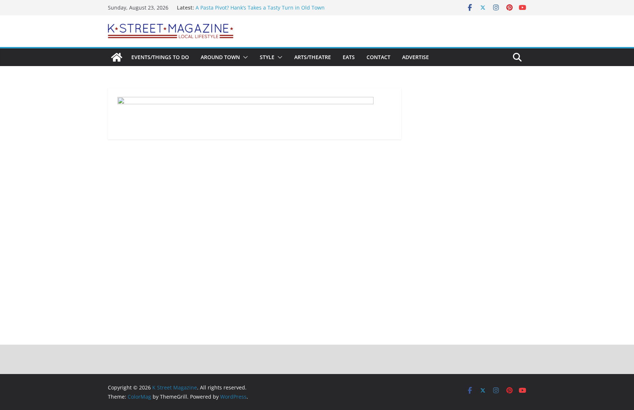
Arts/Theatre (312, 57)
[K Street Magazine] (116, 57)
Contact (378, 57)
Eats (349, 57)
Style (267, 57)
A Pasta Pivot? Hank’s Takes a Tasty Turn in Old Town (260, 7)
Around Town (220, 57)
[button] (244, 57)
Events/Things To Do (160, 57)
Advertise (415, 57)
